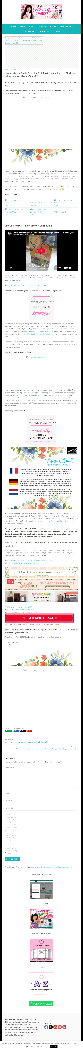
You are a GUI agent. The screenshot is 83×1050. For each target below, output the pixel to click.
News (57, 31)
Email (9, 801)
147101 (56, 205)
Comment (10, 769)
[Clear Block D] (60, 212)
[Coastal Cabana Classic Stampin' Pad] (17, 212)
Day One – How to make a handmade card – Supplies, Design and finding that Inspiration (45, 747)
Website (9, 808)
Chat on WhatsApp (43, 1003)
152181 (7, 205)
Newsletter (45, 31)
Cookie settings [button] (41, 1047)
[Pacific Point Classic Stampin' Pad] (41, 212)
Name (8, 794)
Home (13, 26)
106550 (33, 205)
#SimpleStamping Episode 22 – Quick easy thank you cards (26, 741)
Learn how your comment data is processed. (54, 867)
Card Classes (66, 26)
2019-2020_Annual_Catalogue (39, 334)
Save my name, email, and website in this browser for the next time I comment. (12, 822)
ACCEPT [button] (53, 1046)
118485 (57, 215)
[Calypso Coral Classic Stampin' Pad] (66, 203)
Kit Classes (30, 31)
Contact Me (62, 403)
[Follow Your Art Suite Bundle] (17, 203)
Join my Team (64, 521)
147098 (33, 215)
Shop (31, 26)
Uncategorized (11, 70)
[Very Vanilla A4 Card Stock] (41, 203)
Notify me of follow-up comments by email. (11, 839)
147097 (8, 215)
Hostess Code (28, 393)
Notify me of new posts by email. (12, 850)
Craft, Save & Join (47, 26)
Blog (22, 26)
